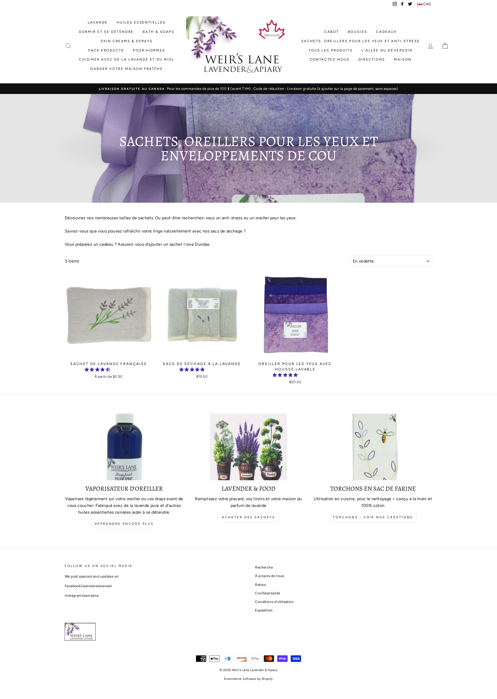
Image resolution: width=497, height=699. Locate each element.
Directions (372, 59)
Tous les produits (331, 50)
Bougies (357, 32)
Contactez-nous (329, 59)
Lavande (98, 22)
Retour (260, 584)
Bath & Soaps (158, 32)
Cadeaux (386, 32)
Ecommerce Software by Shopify (248, 679)
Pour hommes (149, 50)
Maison (403, 59)
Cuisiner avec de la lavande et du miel (126, 59)
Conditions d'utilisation (274, 602)
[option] (248, 89)
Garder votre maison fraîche (126, 69)
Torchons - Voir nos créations (373, 517)
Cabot (331, 32)
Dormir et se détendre (106, 32)
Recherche (264, 567)
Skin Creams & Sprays (127, 41)
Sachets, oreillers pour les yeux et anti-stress (360, 41)
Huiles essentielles (141, 22)
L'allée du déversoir (387, 50)
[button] (98, 369)
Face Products (106, 50)
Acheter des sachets (248, 517)
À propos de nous (269, 576)
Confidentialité (267, 593)
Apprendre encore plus (124, 524)
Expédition (264, 610)
